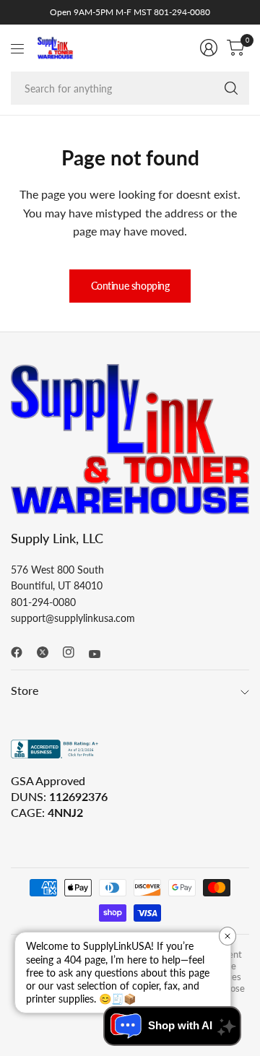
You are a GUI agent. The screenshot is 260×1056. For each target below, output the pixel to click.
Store (24, 690)
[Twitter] (48, 652)
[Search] (231, 88)
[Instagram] (74, 652)
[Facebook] (22, 652)
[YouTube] (100, 654)
